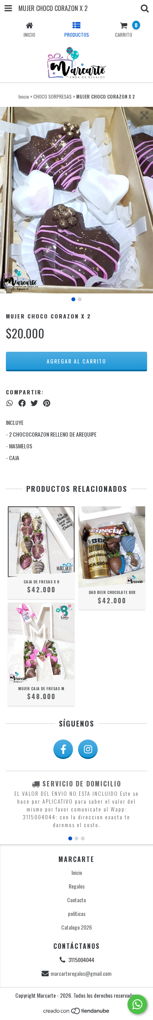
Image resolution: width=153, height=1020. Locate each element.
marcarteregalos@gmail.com (81, 973)
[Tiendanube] (76, 1012)
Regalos (77, 886)
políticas (77, 913)
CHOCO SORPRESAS (52, 96)
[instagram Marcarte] (88, 749)
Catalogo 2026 (76, 927)
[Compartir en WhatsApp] (9, 403)
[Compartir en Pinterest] (46, 403)
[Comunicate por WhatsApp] (137, 1004)
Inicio (23, 96)
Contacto (76, 900)
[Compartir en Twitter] (34, 403)
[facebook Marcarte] (63, 749)
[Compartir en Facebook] (22, 403)
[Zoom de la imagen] (144, 115)
